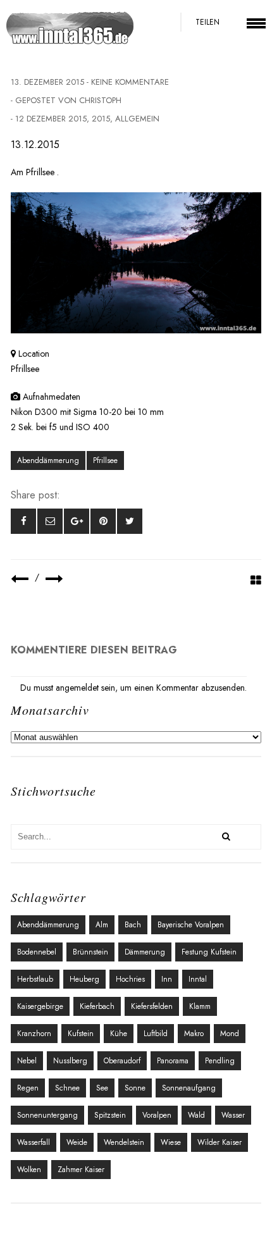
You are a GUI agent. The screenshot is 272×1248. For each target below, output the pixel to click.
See (102, 1088)
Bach (133, 924)
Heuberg (84, 979)
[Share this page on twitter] (129, 521)
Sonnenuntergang (47, 1115)
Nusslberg (70, 1060)
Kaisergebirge (40, 1006)
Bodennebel (36, 952)
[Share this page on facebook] (23, 521)
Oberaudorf (122, 1060)
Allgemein (137, 119)
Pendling (220, 1060)
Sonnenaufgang (189, 1088)
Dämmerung (145, 952)
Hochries (130, 979)
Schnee (67, 1088)
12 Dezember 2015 (51, 119)
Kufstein (81, 1033)
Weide (76, 1142)
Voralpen (156, 1115)
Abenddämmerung (48, 460)
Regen (28, 1088)
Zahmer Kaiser (81, 1169)
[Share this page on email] (50, 521)
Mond (229, 1033)
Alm (102, 924)
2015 (101, 119)
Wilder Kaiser (219, 1142)
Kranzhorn (34, 1033)
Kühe (118, 1033)
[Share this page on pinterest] (103, 521)
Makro (194, 1033)
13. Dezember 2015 (47, 82)
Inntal (198, 979)
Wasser (233, 1115)
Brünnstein (90, 952)
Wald (196, 1115)
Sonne (135, 1088)
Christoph (100, 100)
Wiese (171, 1142)
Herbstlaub (35, 979)
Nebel (27, 1060)
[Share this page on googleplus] (76, 521)
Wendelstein (124, 1142)
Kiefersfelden (152, 1006)
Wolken (29, 1169)
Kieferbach (97, 1006)
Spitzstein (110, 1115)
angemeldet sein (85, 687)
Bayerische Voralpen (191, 924)
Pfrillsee (105, 460)
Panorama (173, 1060)
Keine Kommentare (130, 82)
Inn (166, 979)
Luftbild (156, 1033)
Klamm (200, 1006)
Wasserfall (33, 1142)
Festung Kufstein (209, 952)
